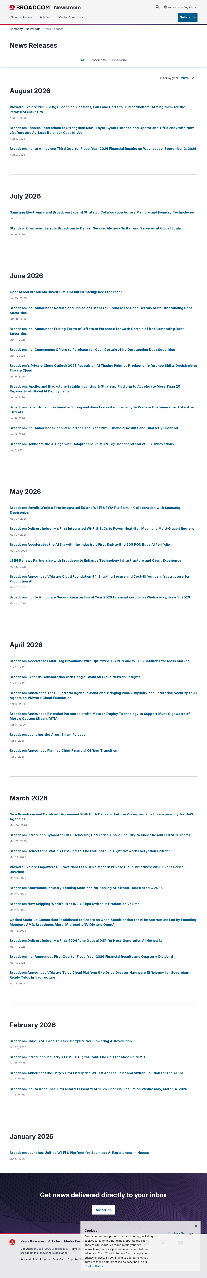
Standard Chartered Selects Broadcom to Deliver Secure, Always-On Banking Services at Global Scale (95, 228)
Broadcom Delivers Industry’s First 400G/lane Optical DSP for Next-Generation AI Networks (86, 941)
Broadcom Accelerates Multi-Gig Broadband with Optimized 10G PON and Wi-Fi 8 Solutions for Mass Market (99, 661)
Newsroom (67, 7)
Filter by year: (169, 78)
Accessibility (28, 1259)
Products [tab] (98, 60)
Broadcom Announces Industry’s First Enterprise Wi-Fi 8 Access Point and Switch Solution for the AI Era (96, 1073)
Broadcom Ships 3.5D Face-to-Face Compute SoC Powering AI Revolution (71, 1041)
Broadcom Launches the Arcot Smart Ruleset (47, 735)
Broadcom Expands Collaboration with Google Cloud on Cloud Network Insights (75, 677)
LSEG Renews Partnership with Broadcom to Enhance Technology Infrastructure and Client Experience (95, 560)
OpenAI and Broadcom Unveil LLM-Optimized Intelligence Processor (66, 292)
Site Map (58, 1259)
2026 (185, 78)
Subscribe (187, 17)
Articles (54, 1241)
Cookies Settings (180, 1233)
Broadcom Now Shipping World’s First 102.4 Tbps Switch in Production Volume (75, 904)
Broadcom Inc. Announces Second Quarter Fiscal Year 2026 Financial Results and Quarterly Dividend (94, 428)
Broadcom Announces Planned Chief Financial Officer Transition (63, 750)
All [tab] (82, 60)
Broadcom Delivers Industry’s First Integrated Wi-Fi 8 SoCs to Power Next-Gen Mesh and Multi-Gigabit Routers (102, 528)
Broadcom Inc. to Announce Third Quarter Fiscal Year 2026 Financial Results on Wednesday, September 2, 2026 (103, 149)
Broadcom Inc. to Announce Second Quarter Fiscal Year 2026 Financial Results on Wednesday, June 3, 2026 (100, 597)
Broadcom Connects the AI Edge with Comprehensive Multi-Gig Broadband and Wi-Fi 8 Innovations (92, 444)
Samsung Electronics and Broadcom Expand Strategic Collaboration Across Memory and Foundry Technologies (102, 212)
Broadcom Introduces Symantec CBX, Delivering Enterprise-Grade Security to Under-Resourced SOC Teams (100, 835)
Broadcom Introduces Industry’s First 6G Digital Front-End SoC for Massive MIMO (77, 1057)
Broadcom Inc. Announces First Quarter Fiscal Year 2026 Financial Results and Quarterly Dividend (91, 957)
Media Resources (78, 1241)
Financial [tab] (119, 60)
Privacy (45, 1259)
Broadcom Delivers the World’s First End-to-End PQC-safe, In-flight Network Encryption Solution (90, 851)
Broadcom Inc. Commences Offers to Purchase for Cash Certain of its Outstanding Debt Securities (92, 350)
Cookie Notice (94, 1266)
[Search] (157, 7)
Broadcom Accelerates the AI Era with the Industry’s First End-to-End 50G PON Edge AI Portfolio (90, 544)
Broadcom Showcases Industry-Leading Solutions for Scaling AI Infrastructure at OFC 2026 (86, 888)
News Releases (32, 1241)
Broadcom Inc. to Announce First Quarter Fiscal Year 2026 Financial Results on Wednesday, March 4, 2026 (98, 1089)
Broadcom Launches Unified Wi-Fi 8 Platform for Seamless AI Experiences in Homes (79, 1153)
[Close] (196, 1226)
